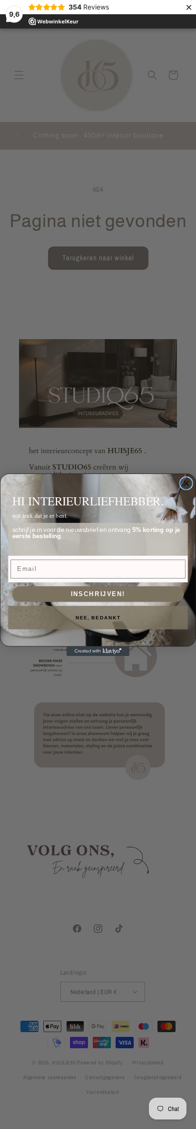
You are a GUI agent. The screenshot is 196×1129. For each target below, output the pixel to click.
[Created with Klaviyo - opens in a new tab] (98, 651)
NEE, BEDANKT (98, 617)
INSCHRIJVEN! (98, 593)
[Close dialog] (186, 483)
